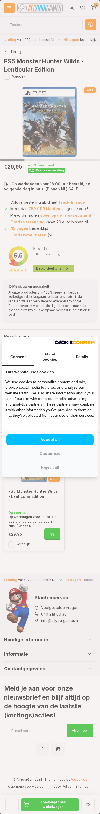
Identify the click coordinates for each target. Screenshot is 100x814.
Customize (50, 453)
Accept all (50, 439)
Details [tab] (82, 357)
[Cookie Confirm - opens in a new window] (75, 342)
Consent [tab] (18, 357)
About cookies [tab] (50, 357)
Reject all (50, 467)
